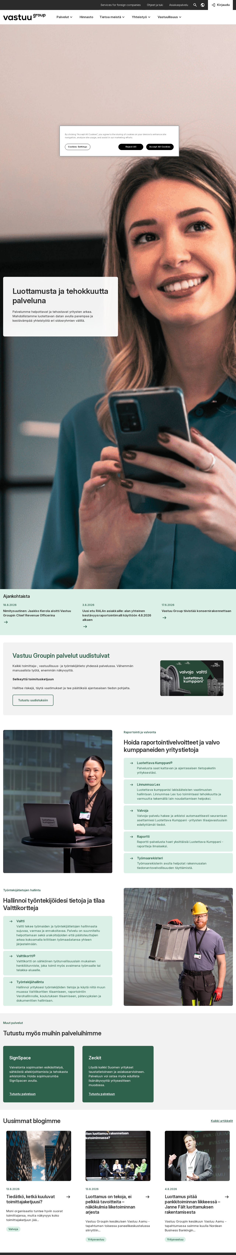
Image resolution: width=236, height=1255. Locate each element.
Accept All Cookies (160, 146)
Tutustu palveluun (22, 1094)
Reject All (131, 146)
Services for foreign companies (121, 5)
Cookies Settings (77, 146)
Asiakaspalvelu (178, 5)
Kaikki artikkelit (222, 1121)
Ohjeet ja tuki (155, 5)
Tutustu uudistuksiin (33, 700)
